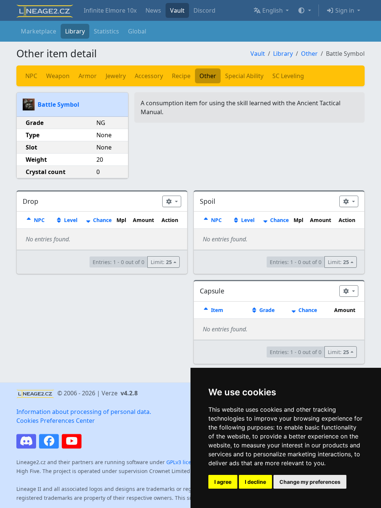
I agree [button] (222, 482)
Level (70, 220)
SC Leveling (288, 76)
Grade (266, 310)
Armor (88, 76)
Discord (204, 10)
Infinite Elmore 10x (110, 10)
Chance (102, 220)
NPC (31, 76)
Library (75, 31)
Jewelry (116, 76)
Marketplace (38, 31)
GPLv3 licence (183, 462)
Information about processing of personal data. (83, 412)
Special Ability (244, 76)
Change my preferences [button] (309, 482)
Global (137, 31)
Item (216, 310)
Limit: (161, 262)
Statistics (106, 31)
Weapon (58, 76)
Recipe (181, 76)
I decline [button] (255, 482)
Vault (177, 10)
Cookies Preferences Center (55, 421)
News (153, 10)
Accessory (149, 76)
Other (309, 53)
